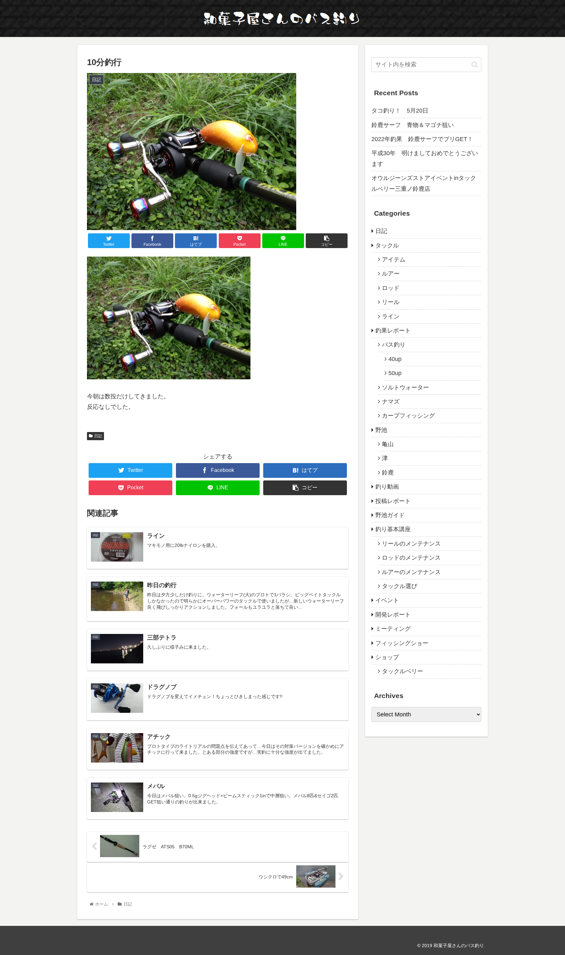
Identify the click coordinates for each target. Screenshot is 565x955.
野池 (381, 430)
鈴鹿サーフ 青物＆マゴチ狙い (412, 125)
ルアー (391, 273)
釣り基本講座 (393, 529)
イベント (387, 600)
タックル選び (399, 586)
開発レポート (393, 614)
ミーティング (393, 628)
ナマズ (391, 401)
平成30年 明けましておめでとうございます (424, 158)
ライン (391, 316)
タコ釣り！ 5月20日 (399, 110)
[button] (474, 64)
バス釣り (393, 344)
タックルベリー (402, 671)
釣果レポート (393, 330)
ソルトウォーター (405, 387)
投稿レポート (393, 501)
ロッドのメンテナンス (411, 557)
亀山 (388, 444)
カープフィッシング (408, 415)
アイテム (393, 259)
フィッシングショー (401, 643)
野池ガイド (390, 515)
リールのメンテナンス (411, 543)
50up (395, 373)
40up (395, 359)
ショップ (387, 657)
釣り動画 (387, 486)
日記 (98, 436)
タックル (387, 245)
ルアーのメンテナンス (411, 572)
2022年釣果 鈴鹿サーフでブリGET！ (422, 139)
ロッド (391, 288)
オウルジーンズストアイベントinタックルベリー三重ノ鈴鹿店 (423, 183)
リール (391, 302)
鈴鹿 (388, 472)
